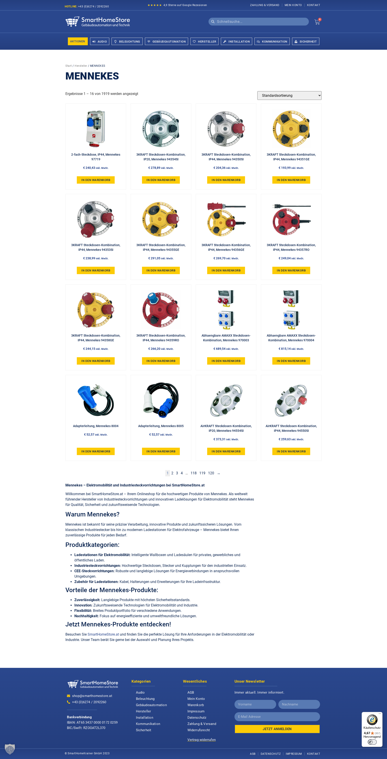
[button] (10, 749)
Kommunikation (148, 724)
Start (68, 65)
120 (211, 473)
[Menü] (380, 714)
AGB (190, 692)
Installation (144, 718)
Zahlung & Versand (265, 5)
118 (194, 473)
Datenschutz (196, 718)
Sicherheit (143, 730)
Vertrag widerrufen (201, 740)
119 (202, 473)
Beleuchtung (145, 699)
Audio (140, 692)
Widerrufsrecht (198, 730)
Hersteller (81, 65)
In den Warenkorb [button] (95, 180)
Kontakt (313, 5)
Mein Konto (293, 5)
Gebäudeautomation (151, 705)
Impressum (196, 711)
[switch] (372, 742)
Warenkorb (195, 705)
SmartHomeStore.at (103, 634)
